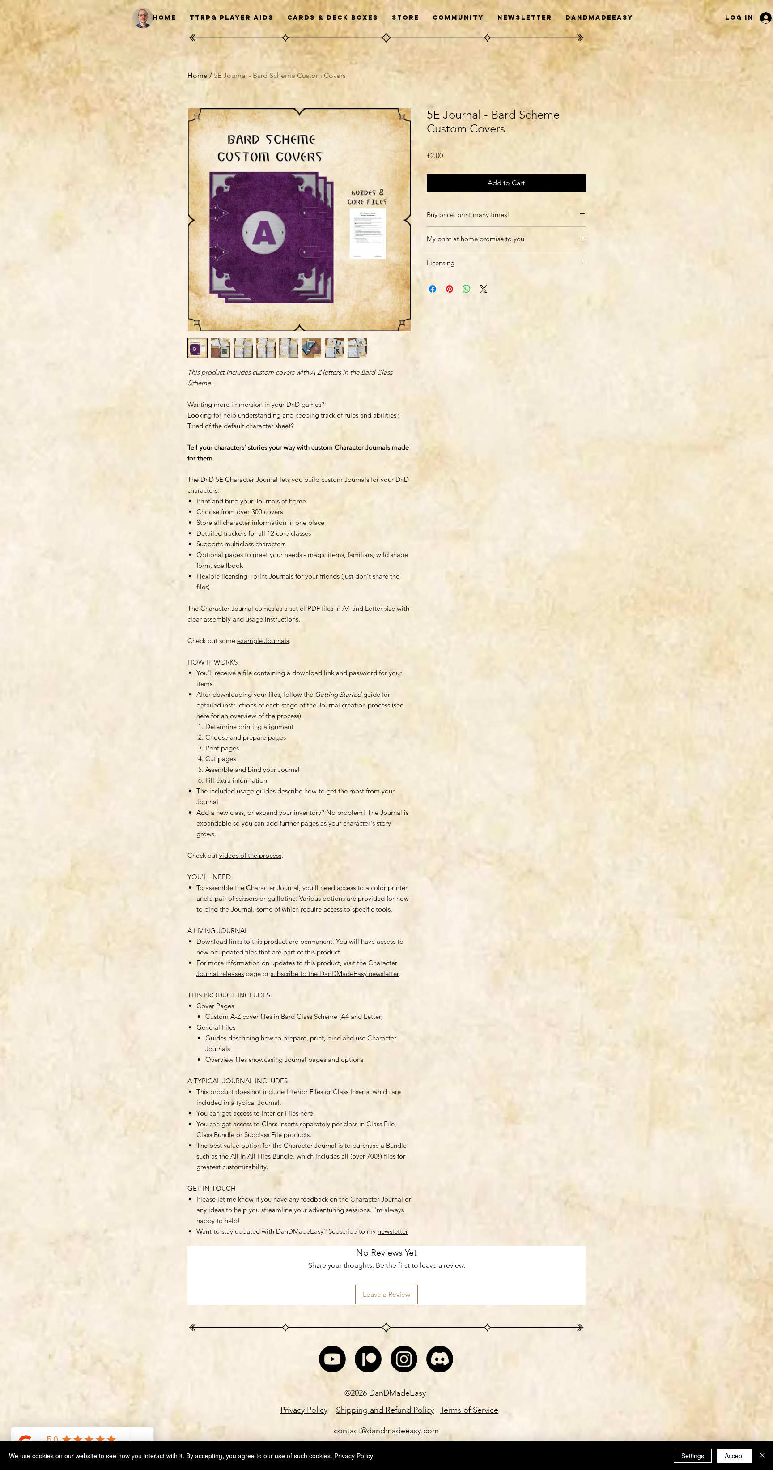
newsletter (393, 1231)
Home (197, 75)
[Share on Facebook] (432, 289)
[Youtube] (332, 1359)
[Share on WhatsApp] (466, 289)
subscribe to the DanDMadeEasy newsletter (335, 973)
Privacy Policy (353, 1455)
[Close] (762, 1456)
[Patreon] (368, 1359)
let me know (235, 1199)
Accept (734, 1455)
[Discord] (439, 1359)
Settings (692, 1455)
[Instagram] (404, 1359)
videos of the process (250, 855)
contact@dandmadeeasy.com (386, 1431)
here (202, 716)
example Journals (263, 640)
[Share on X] (483, 289)
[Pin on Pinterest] (449, 289)
